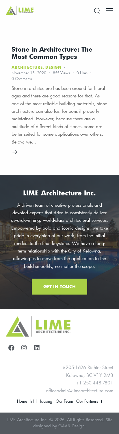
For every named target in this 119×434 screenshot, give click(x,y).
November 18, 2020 (29, 72)
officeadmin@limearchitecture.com (79, 390)
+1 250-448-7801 (94, 382)
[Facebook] (11, 347)
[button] (109, 10)
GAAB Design (71, 425)
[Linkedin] (36, 347)
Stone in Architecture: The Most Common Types (52, 53)
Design (53, 67)
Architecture (27, 67)
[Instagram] (23, 347)
